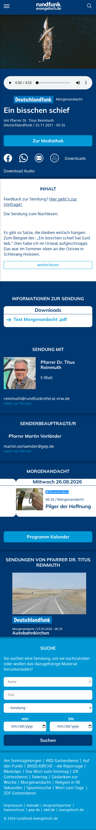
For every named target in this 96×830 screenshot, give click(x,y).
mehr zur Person (17, 403)
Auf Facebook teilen (8, 158)
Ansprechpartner (57, 805)
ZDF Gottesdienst (20, 793)
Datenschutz (14, 810)
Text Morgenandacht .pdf (40, 319)
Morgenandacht (69, 99)
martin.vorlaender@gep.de (29, 446)
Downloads (75, 159)
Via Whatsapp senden (23, 158)
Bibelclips (12, 772)
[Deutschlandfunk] (33, 99)
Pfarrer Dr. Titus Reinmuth (32, 120)
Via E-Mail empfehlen (39, 158)
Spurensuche (39, 788)
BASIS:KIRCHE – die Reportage (55, 766)
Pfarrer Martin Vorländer (35, 436)
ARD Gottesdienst (62, 761)
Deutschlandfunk (18, 125)
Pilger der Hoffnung (68, 506)
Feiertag (39, 777)
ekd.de (49, 810)
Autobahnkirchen (30, 633)
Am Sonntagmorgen (23, 761)
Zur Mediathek (48, 141)
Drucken (54, 158)
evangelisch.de (71, 810)
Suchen (89, 6)
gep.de (34, 810)
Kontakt (33, 805)
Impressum (13, 805)
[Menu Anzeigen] (7, 6)
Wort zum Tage (70, 788)
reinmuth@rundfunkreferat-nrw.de (37, 399)
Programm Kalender (48, 537)
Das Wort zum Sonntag (47, 772)
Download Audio (19, 171)
